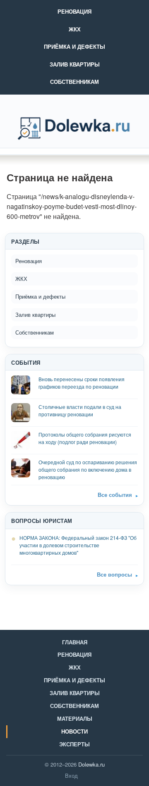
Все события (115, 495)
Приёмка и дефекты (74, 46)
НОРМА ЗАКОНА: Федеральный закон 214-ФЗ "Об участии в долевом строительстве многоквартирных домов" (78, 545)
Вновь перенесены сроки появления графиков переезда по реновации (81, 382)
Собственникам (74, 81)
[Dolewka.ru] (74, 128)
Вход (71, 775)
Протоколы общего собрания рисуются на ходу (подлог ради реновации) (84, 438)
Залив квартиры (75, 64)
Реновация (74, 11)
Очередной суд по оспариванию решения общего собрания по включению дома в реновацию (87, 469)
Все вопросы (114, 574)
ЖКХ (75, 29)
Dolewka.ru (91, 764)
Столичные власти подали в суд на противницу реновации (79, 410)
